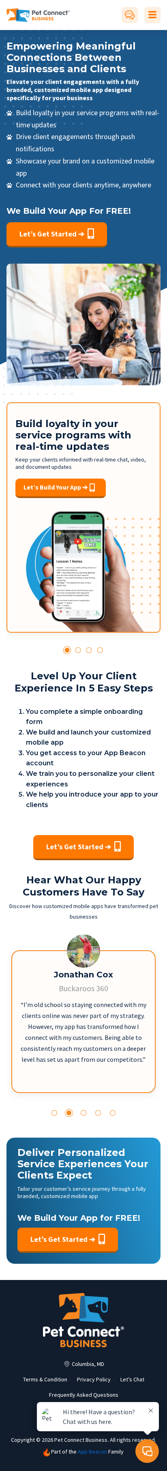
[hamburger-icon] (152, 15)
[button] (66, 650)
